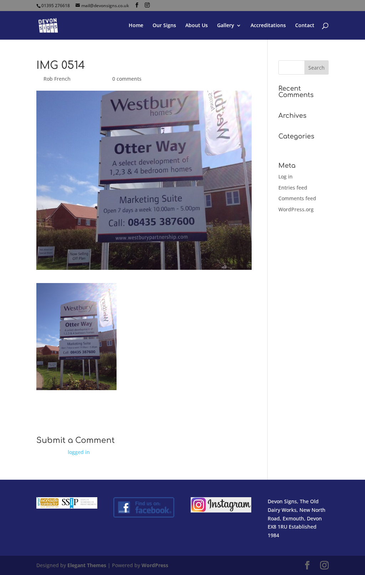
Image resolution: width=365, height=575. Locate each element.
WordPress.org (296, 209)
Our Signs (164, 26)
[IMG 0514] (76, 385)
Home (136, 26)
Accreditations (268, 26)
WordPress (155, 565)
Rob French (57, 78)
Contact (304, 26)
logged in (79, 452)
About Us (196, 26)
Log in (285, 176)
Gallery (225, 26)
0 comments (127, 78)
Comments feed (297, 198)
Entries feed (292, 187)
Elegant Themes (86, 565)
